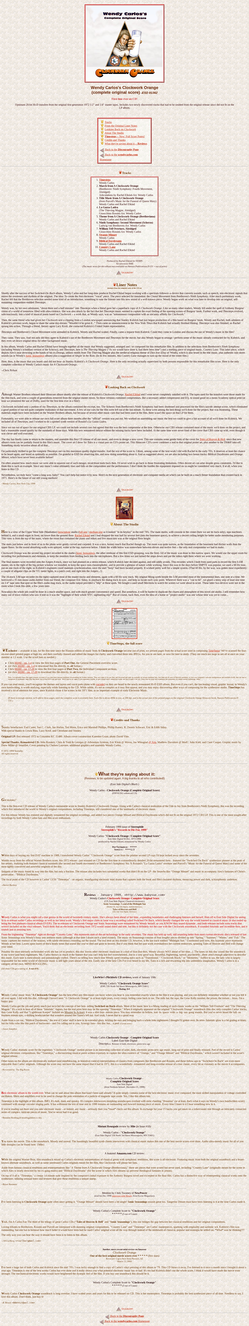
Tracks (108, 122)
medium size (96, 532)
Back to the (121, 149)
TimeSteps (214, 650)
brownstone (64, 532)
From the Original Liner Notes (121, 125)
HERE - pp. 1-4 (23, 662)
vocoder (100, 684)
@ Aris (152, 742)
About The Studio (114, 132)
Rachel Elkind (132, 394)
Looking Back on (120, 129)
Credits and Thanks (115, 140)
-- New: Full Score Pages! (125, 136)
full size (83, 532)
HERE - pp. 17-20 (24, 669)
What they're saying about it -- (126, 143)
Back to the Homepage (127, 1321)
